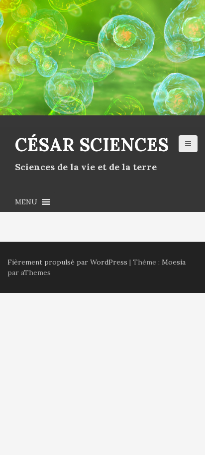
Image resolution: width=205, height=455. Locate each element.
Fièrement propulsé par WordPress (67, 262)
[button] (26, 202)
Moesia (174, 262)
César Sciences (92, 144)
